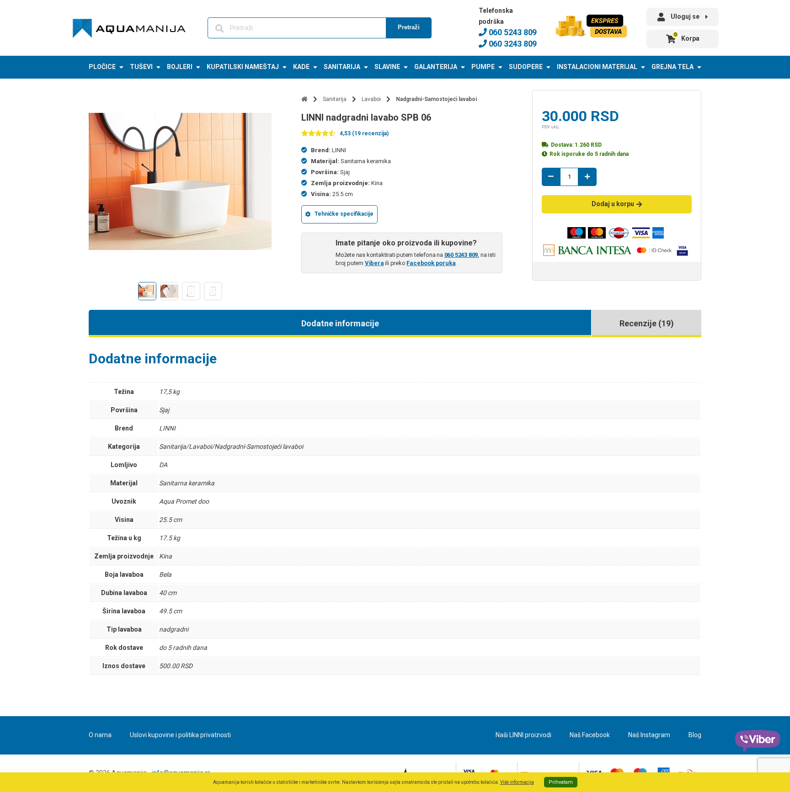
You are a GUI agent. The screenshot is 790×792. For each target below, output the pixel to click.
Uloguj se (685, 16)
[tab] (340, 323)
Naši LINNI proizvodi (523, 735)
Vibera (374, 263)
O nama (100, 735)
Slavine (387, 66)
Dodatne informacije (340, 323)
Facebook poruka (430, 263)
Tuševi (141, 66)
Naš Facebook (590, 735)
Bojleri (179, 66)
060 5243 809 (512, 32)
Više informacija (517, 782)
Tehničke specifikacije (344, 214)
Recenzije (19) (646, 323)
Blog (695, 735)
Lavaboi (371, 99)
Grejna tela (672, 66)
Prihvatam (561, 782)
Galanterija (435, 66)
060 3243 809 (512, 43)
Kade (301, 66)
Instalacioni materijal (597, 66)
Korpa (686, 37)
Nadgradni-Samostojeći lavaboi (436, 99)
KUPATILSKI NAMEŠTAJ (243, 66)
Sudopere (526, 66)
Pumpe (483, 66)
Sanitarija (342, 66)
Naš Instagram (649, 735)
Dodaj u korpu (613, 203)
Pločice (102, 66)
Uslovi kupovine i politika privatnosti (180, 735)
